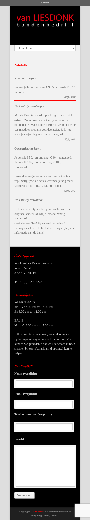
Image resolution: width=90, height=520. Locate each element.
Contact (45, 3)
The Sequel (38, 511)
